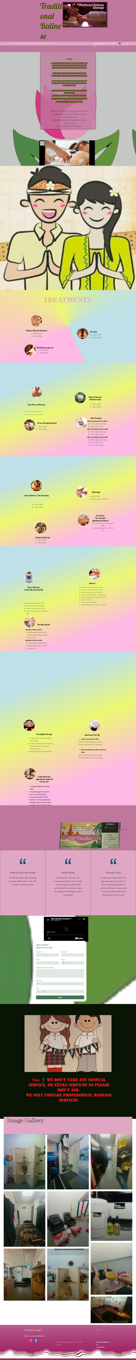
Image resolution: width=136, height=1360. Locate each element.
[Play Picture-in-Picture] (89, 163)
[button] (127, 43)
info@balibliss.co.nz (106, 832)
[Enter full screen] (92, 163)
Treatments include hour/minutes (45, 967)
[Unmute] (45, 163)
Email (38, 959)
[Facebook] (35, 1340)
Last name (64, 952)
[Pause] (42, 163)
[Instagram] (31, 1340)
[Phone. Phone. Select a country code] (64, 963)
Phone (63, 959)
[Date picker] (38, 983)
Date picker (39, 980)
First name (39, 952)
